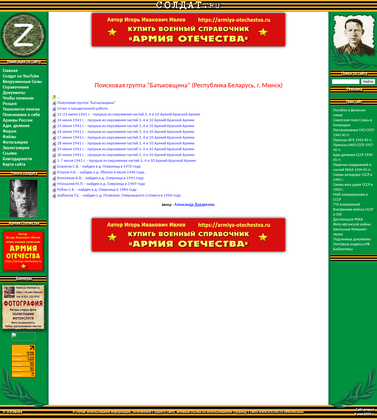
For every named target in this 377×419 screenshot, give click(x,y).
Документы (14, 93)
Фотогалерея (15, 142)
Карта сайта (14, 164)
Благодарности (17, 159)
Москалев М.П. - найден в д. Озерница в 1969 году (101, 184)
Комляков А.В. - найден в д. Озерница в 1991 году (100, 178)
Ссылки (10, 153)
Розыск (10, 104)
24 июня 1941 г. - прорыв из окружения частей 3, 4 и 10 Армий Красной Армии (125, 120)
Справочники (16, 87)
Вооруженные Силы (22, 82)
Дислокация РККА (348, 219)
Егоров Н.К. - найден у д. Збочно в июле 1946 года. (101, 172)
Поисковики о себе (21, 115)
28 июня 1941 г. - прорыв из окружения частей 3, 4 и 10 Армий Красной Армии (125, 143)
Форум (9, 131)
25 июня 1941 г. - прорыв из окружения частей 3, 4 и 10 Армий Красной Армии (125, 126)
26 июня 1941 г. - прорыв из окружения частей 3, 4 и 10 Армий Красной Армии (125, 132)
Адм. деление (16, 126)
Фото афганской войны (352, 224)
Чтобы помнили (18, 98)
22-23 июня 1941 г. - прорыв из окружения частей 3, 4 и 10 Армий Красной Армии (128, 114)
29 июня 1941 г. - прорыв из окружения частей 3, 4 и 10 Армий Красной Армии (125, 149)
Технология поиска (21, 109)
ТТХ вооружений (346, 205)
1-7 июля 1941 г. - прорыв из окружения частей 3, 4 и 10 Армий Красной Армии (126, 161)
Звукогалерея (16, 148)
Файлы (9, 137)
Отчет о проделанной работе (82, 109)
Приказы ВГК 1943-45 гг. (353, 140)
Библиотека (343, 249)
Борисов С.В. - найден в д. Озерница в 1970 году (99, 167)
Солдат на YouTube (21, 76)
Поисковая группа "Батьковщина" (86, 103)
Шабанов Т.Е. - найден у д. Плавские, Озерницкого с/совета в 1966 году (119, 196)
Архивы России (18, 120)
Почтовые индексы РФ (351, 244)
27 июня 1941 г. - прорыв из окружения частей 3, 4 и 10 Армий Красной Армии (125, 138)
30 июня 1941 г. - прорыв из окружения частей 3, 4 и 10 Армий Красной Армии (125, 155)
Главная (10, 71)
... (58, 97)
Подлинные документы (352, 239)
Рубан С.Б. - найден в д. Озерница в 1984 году (97, 190)
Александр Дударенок (194, 205)
